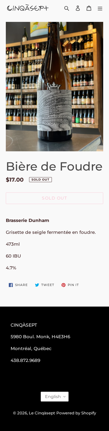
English (53, 396)
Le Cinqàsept (42, 412)
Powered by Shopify (76, 412)
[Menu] (100, 8)
